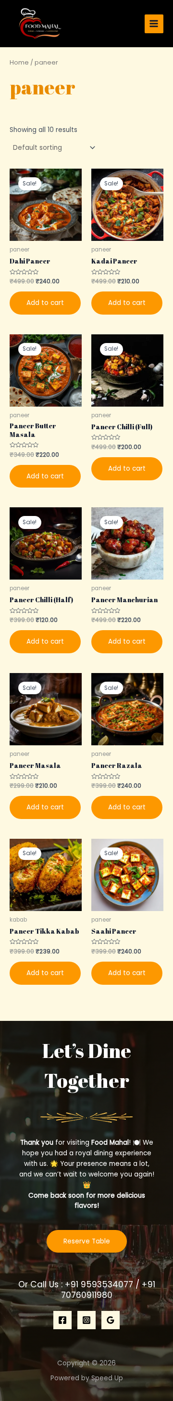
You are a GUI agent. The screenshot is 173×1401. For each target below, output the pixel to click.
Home (19, 62)
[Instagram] (86, 1320)
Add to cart (45, 302)
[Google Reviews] (110, 1320)
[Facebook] (62, 1320)
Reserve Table (86, 1241)
